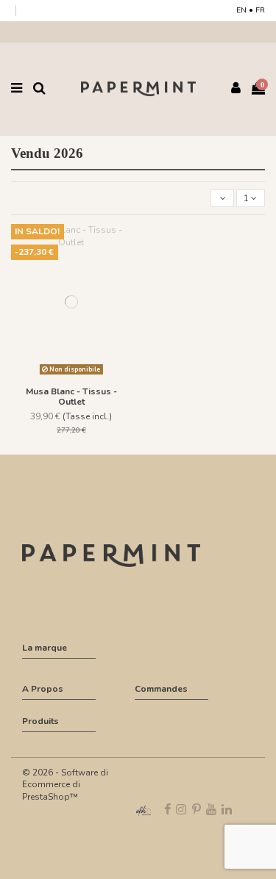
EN (241, 10)
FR (260, 10)
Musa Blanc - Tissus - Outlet (71, 397)
